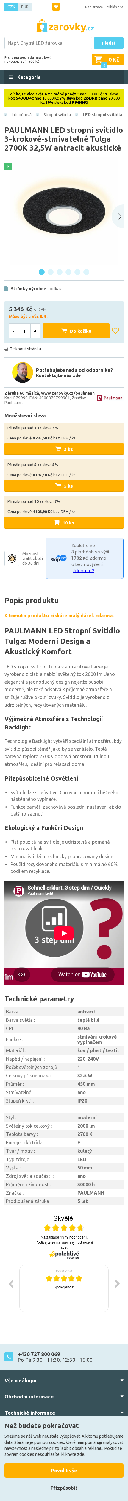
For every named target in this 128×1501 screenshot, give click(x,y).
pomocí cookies (49, 1442)
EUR (25, 6)
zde (80, 1454)
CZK (11, 6)
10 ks (68, 522)
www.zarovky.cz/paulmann (68, 393)
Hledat (108, 43)
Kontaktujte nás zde (58, 375)
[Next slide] (118, 216)
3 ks (68, 449)
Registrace (94, 7)
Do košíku (80, 331)
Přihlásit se (115, 7)
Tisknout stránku (25, 348)
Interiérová (22, 114)
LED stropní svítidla (102, 114)
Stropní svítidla (57, 114)
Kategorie (28, 77)
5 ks (68, 485)
